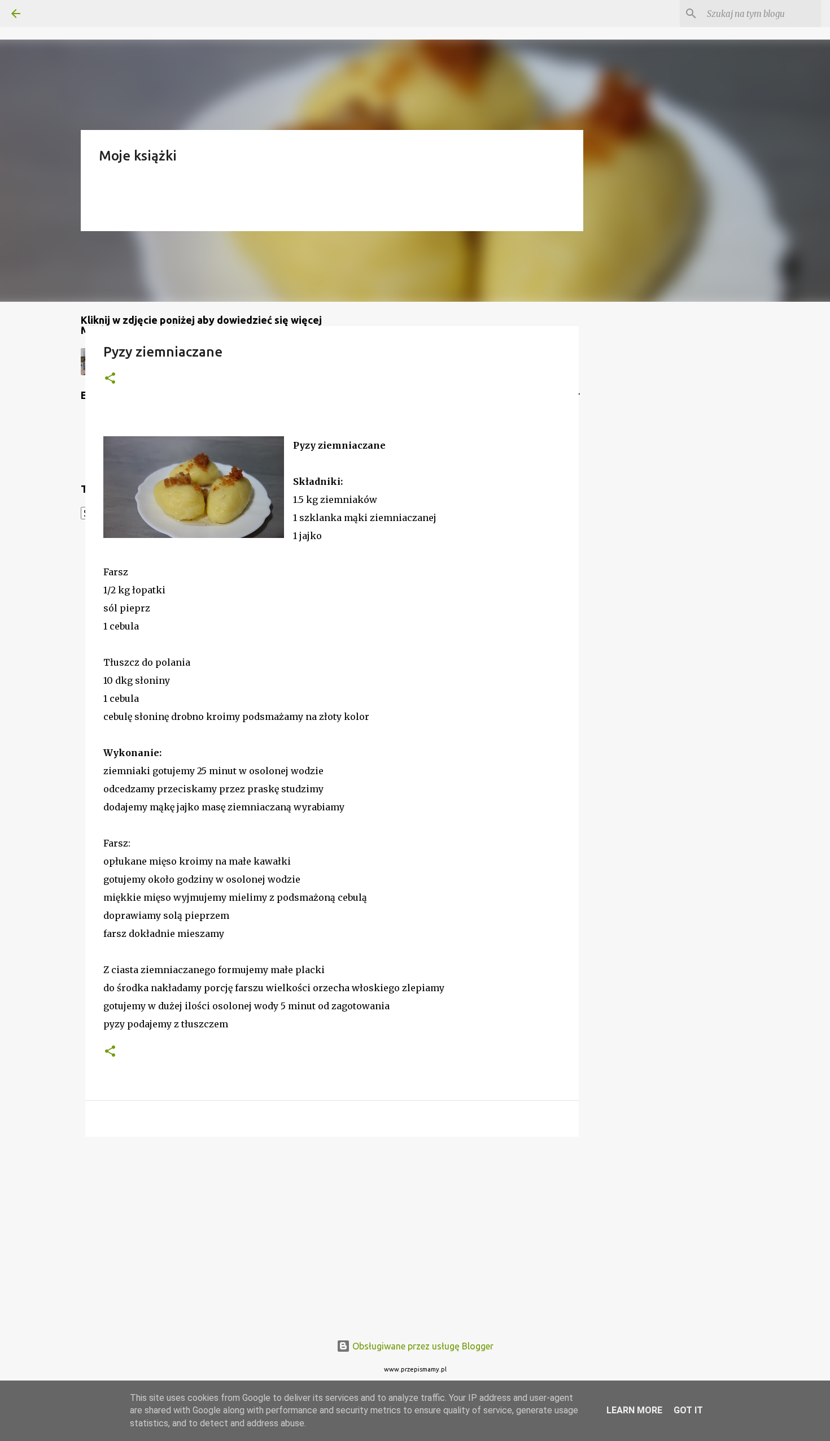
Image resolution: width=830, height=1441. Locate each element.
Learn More (634, 1410)
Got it (688, 1410)
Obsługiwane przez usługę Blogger (421, 1346)
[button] (110, 379)
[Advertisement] (332, 1233)
